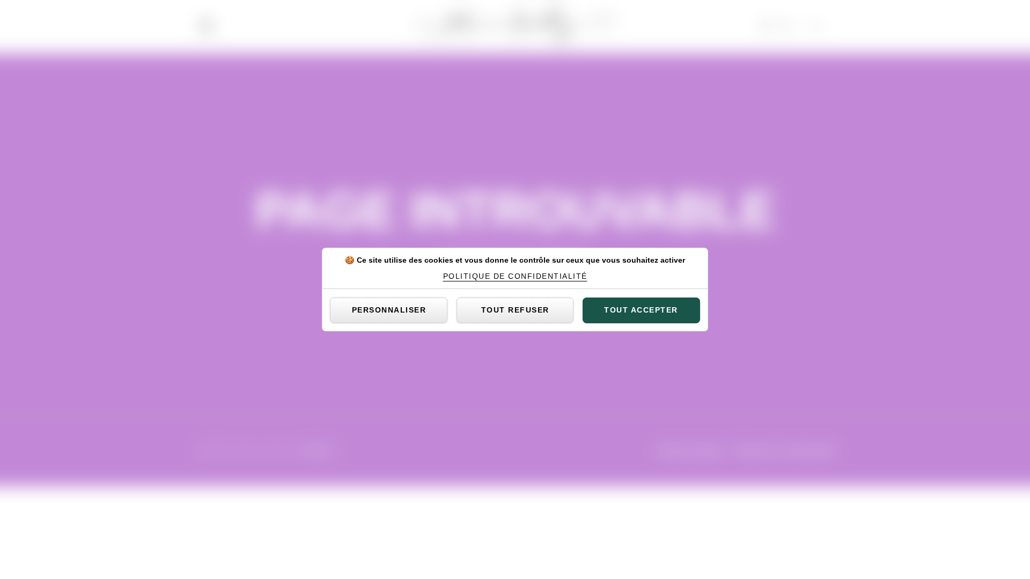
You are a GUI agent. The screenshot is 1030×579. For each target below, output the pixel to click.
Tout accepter (641, 310)
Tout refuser (515, 310)
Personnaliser (389, 310)
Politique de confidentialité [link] (515, 276)
